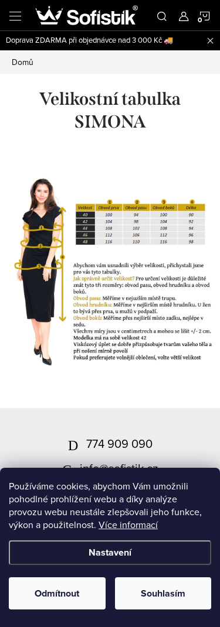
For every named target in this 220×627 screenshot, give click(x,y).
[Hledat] (161, 15)
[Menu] (15, 15)
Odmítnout (57, 593)
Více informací (128, 524)
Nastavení (110, 552)
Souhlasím (163, 593)
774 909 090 (119, 443)
